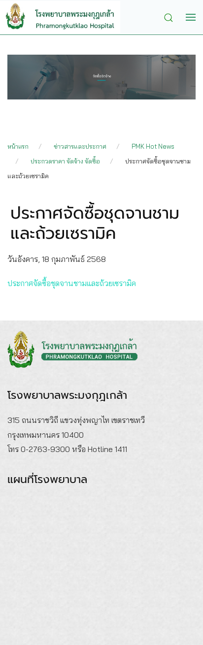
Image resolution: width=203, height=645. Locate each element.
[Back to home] (67, 17)
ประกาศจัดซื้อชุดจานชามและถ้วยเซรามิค (71, 283)
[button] (171, 17)
